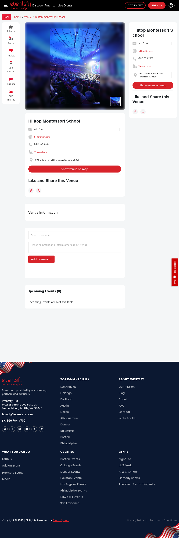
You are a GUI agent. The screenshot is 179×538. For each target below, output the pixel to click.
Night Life (125, 459)
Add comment (41, 259)
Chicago (66, 393)
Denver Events (70, 472)
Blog (122, 393)
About (123, 399)
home (17, 17)
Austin (64, 406)
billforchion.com (42, 136)
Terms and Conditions (163, 520)
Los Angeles (68, 387)
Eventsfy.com (61, 520)
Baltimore (67, 431)
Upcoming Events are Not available (50, 302)
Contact (124, 412)
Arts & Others (128, 472)
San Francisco (70, 503)
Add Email (39, 129)
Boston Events (70, 459)
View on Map (40, 152)
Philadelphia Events (73, 491)
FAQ (121, 406)
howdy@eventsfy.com (17, 414)
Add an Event (11, 465)
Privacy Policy (135, 520)
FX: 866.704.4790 (13, 421)
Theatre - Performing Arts (137, 484)
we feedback (175, 272)
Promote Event (12, 473)
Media (6, 479)
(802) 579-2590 (41, 143)
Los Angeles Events (73, 484)
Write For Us (127, 418)
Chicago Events (71, 465)
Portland (66, 399)
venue (28, 17)
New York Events (71, 497)
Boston (65, 437)
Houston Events (71, 478)
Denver (65, 424)
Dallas (64, 412)
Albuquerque (69, 418)
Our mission (127, 387)
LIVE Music (126, 465)
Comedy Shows (129, 478)
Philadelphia (68, 443)
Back (6, 17)
